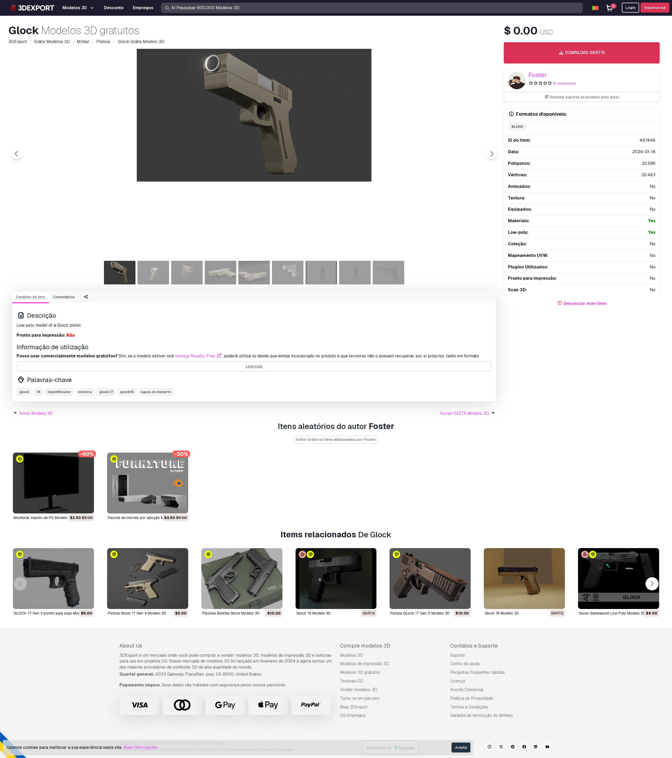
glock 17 (106, 392)
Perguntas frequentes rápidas (477, 672)
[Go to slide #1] (119, 272)
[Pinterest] (512, 747)
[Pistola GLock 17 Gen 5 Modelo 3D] (430, 578)
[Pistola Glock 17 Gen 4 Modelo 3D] (147, 578)
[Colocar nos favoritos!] (86, 506)
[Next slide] (491, 153)
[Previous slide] (16, 153)
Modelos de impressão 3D (364, 663)
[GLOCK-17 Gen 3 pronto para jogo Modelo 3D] (53, 578)
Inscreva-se (655, 7)
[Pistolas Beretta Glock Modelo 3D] (241, 578)
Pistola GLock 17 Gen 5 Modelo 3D (420, 613)
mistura (85, 392)
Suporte (457, 655)
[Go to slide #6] (287, 272)
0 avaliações (564, 83)
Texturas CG (351, 681)
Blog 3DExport (354, 707)
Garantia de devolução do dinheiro (481, 715)
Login (631, 7)
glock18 (127, 392)
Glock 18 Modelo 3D (502, 613)
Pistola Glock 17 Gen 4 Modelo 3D (137, 613)
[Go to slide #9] (388, 272)
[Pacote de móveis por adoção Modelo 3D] (147, 483)
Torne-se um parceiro (360, 698)
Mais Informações (140, 747)
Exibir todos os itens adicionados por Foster (336, 439)
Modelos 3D (351, 655)
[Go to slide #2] (153, 272)
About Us (130, 645)
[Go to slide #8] (355, 272)
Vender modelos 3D (358, 689)
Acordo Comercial (467, 689)
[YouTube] (547, 747)
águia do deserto (156, 392)
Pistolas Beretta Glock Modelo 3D (231, 613)
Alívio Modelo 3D (36, 413)
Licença (457, 681)
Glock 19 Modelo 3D (313, 613)
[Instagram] (489, 747)
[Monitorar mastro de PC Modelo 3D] (53, 483)
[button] (652, 583)
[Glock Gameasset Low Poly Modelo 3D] (618, 578)
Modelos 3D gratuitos (360, 672)
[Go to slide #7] (321, 272)
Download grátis (584, 52)
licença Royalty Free (195, 356)
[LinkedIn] (536, 747)
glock (24, 392)
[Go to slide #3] (187, 272)
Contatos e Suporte (474, 645)
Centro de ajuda (465, 663)
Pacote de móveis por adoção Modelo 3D (143, 517)
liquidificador (59, 392)
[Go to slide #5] (254, 272)
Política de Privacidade (471, 698)
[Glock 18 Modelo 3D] (524, 578)
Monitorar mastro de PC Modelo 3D (43, 517)
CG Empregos (353, 715)
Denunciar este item (585, 303)
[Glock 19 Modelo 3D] (336, 578)
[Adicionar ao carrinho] (75, 506)
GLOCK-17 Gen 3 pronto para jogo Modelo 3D (52, 613)
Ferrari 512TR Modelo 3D (464, 413)
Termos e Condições (469, 707)
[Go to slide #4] (220, 272)
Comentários (64, 297)
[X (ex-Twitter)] (501, 747)
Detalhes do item (30, 297)
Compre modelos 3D (365, 645)
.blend (517, 126)
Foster (537, 75)
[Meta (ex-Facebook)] (524, 747)
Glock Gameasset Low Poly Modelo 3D (612, 613)
